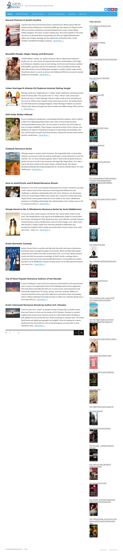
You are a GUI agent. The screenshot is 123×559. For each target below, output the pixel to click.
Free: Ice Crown (94, 228)
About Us (82, 14)
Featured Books (22, 14)
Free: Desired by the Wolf (97, 483)
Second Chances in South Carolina (23, 20)
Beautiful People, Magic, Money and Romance (29, 54)
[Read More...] (58, 41)
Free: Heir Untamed (96, 411)
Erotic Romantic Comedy (19, 243)
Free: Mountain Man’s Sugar (98, 128)
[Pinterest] (112, 9)
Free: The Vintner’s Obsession (99, 78)
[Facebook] (109, 9)
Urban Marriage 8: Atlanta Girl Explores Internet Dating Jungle (38, 88)
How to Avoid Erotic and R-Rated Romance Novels (32, 183)
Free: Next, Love (94, 389)
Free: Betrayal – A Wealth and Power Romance (101, 447)
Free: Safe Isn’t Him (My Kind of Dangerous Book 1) (100, 466)
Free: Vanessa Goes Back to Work (100, 356)
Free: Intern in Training (97, 42)
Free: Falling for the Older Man (99, 162)
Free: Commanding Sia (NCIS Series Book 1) (103, 60)
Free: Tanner (93, 111)
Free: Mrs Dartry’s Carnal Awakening (101, 372)
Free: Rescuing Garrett (96, 145)
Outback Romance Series (19, 149)
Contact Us (103, 550)
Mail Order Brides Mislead (19, 114)
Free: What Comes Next (97, 245)
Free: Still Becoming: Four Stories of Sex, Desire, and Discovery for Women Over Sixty (103, 521)
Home (9, 14)
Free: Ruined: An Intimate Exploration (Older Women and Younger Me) (102, 501)
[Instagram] (115, 9)
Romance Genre (38, 14)
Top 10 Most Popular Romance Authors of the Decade (33, 279)
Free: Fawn (93, 212)
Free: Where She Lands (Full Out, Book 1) (102, 199)
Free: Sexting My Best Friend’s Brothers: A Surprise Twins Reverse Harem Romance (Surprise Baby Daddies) (102, 180)
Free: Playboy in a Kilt (96, 95)
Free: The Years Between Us (98, 281)
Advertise (72, 14)
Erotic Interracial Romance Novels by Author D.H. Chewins (36, 305)
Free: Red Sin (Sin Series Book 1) (100, 428)
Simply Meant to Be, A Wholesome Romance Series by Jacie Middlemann (44, 209)
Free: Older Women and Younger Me (101, 407)
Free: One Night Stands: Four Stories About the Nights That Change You (101, 321)
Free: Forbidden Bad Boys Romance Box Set (102, 262)
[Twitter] (105, 9)
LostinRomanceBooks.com (14, 549)
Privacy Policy (113, 550)
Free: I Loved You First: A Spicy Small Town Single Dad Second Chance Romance (101, 300)
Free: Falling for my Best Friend (100, 26)
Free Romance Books (56, 14)
